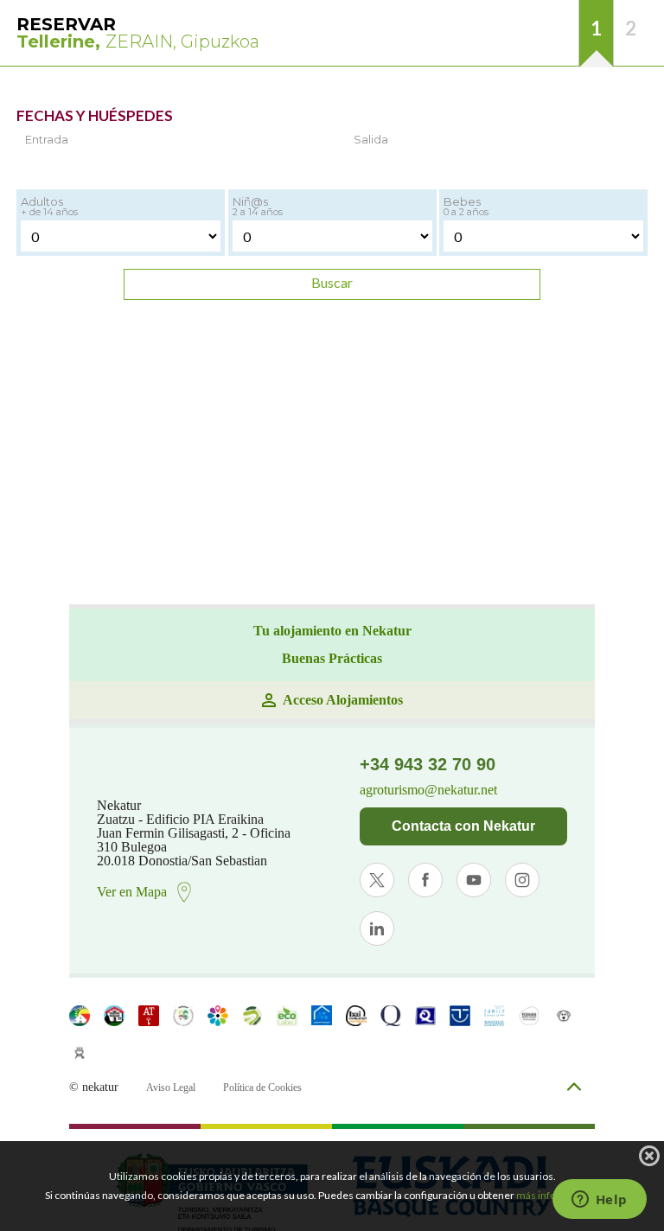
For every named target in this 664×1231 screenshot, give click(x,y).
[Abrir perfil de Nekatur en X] (377, 880)
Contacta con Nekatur (463, 826)
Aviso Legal (170, 1087)
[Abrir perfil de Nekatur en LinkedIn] (377, 928)
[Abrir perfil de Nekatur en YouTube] (473, 880)
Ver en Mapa (132, 891)
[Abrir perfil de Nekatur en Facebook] (425, 880)
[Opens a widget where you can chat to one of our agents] (599, 1200)
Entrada (46, 139)
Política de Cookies (262, 1087)
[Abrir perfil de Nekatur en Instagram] (522, 880)
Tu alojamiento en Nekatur (332, 631)
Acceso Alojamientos (343, 700)
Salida (371, 139)
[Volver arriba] (574, 1088)
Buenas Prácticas (332, 659)
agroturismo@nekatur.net (428, 790)
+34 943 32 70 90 (427, 764)
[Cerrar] (649, 1155)
